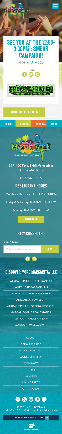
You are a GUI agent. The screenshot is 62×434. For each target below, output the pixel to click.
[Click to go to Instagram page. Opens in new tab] (34, 258)
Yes (41, 418)
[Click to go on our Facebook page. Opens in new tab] (18, 399)
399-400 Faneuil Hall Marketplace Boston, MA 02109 (31, 167)
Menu (54, 123)
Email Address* (11, 242)
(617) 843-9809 (31, 178)
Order (8, 123)
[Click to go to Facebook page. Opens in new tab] (27, 258)
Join (49, 248)
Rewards (41, 123)
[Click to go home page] (16, 11)
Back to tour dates (24, 112)
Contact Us (31, 219)
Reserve (25, 123)
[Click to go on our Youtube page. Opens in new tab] (37, 399)
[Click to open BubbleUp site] (31, 427)
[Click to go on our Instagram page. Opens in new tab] (31, 399)
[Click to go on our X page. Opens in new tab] (24, 399)
